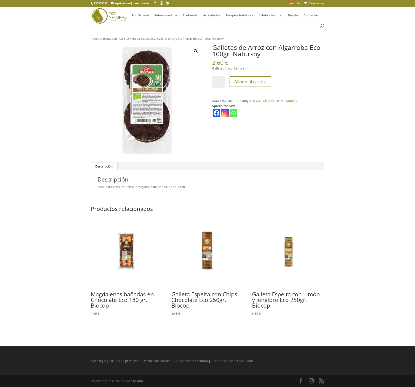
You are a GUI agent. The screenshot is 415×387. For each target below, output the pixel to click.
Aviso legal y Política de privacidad (115, 361)
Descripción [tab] (104, 166)
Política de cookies (157, 361)
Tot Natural (140, 15)
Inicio (94, 39)
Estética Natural (271, 15)
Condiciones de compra (191, 361)
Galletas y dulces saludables (137, 39)
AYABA (138, 381)
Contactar (310, 15)
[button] (196, 51)
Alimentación (108, 39)
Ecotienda (190, 15)
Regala (293, 15)
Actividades (211, 15)
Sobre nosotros (165, 15)
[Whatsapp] (233, 113)
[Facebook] (216, 113)
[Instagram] (225, 113)
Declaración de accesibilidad (232, 361)
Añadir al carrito (250, 81)
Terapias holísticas (239, 15)
